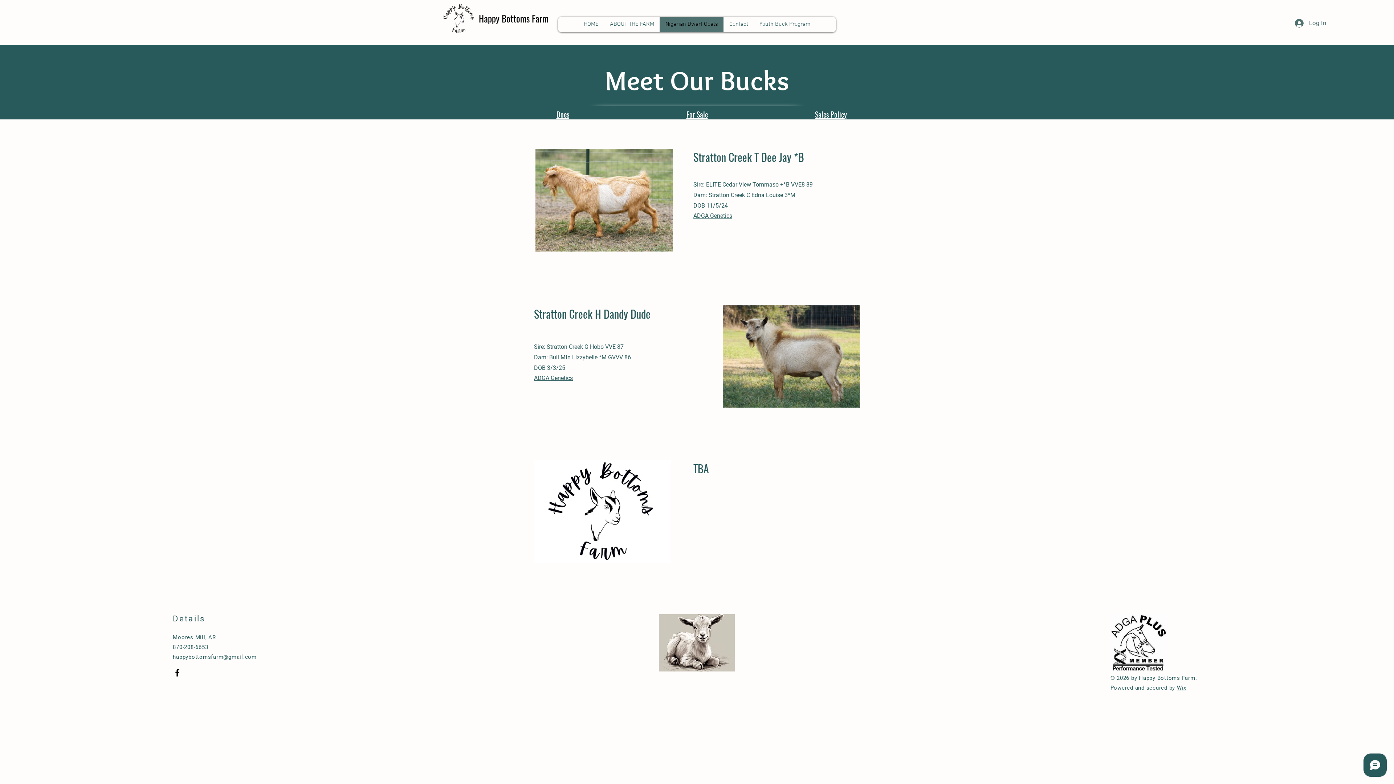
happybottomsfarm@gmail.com (215, 657)
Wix (1181, 688)
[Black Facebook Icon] (177, 673)
